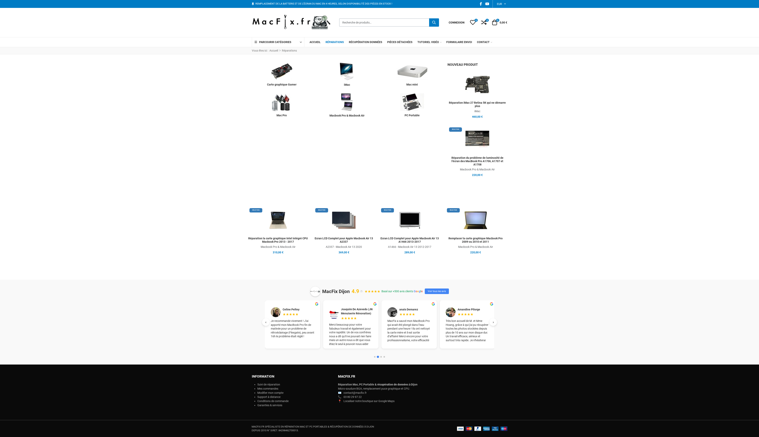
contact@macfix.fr (355, 392)
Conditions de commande (273, 401)
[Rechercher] (434, 22)
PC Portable (412, 115)
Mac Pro (282, 115)
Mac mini (412, 84)
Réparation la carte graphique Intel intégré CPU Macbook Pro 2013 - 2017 (278, 240)
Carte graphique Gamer (281, 84)
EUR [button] (499, 4)
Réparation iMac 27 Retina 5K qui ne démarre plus (477, 104)
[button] (473, 22)
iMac (347, 84)
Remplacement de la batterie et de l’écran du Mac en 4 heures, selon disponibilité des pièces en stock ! (323, 4)
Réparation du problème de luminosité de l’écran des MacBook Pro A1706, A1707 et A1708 (477, 161)
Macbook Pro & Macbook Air (346, 115)
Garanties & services (269, 405)
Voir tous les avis (437, 291)
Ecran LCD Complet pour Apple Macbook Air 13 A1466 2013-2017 (409, 240)
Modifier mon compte (270, 392)
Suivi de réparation (268, 384)
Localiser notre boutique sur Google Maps (369, 401)
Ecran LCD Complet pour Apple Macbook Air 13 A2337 (344, 240)
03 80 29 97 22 (353, 396)
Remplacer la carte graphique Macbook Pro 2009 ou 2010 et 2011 (475, 240)
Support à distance (268, 396)
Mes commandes (267, 388)
